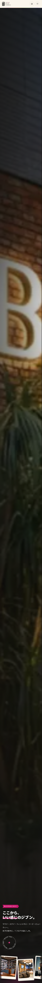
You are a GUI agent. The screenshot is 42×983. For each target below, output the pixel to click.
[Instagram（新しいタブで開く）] (32, 4)
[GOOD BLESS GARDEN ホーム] (6, 4)
